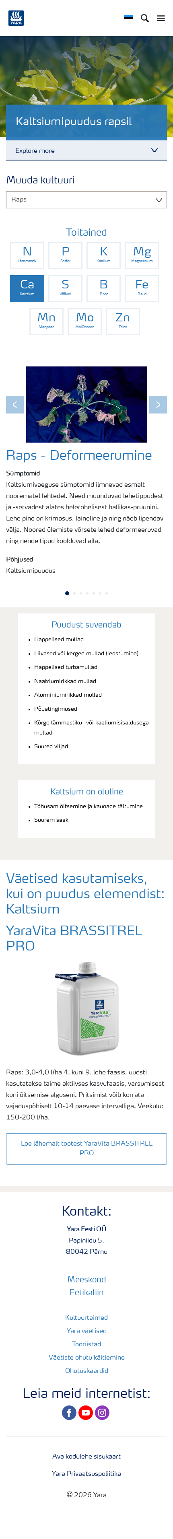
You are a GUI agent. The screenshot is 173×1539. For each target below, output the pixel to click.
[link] (27, 255)
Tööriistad (86, 1344)
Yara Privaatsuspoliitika (86, 1474)
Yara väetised (87, 1331)
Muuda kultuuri (40, 181)
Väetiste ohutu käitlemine (87, 1358)
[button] (15, 405)
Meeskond (86, 1280)
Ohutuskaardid (86, 1371)
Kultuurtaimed (86, 1318)
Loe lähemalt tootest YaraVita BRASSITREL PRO (86, 1149)
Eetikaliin (87, 1293)
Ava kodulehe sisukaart (86, 1457)
